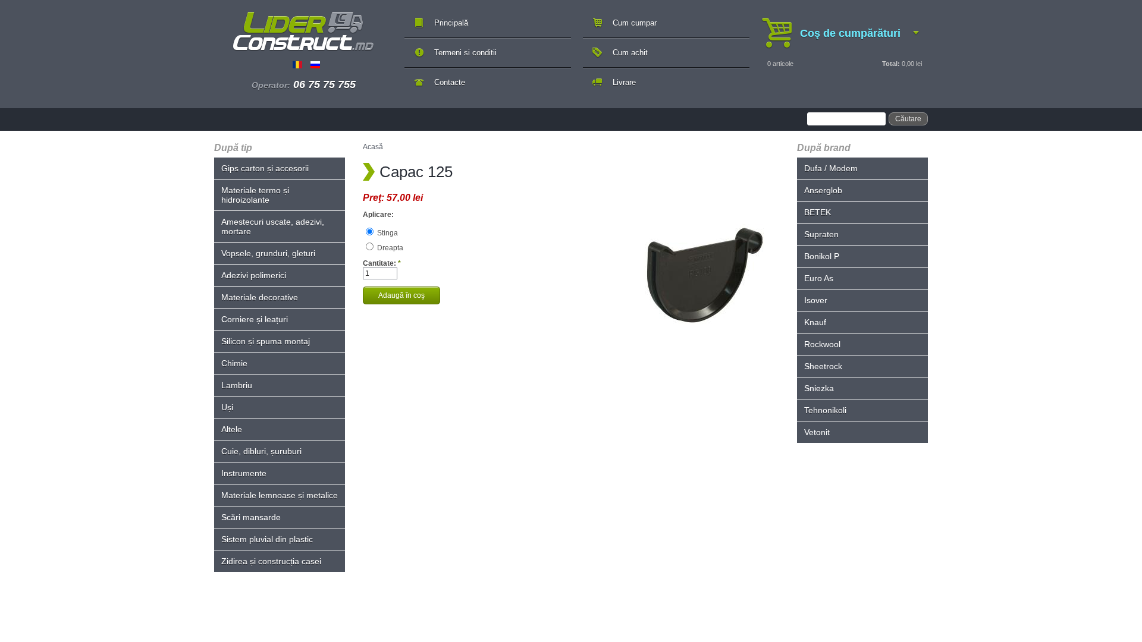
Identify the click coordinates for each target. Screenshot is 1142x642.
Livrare (624, 82)
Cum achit (630, 52)
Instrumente (243, 473)
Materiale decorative (259, 297)
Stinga (386, 233)
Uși (227, 407)
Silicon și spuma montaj (265, 341)
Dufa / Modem (831, 168)
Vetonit (817, 432)
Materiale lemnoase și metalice (279, 495)
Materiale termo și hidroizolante (255, 194)
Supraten (821, 234)
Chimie (234, 363)
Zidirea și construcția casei (271, 561)
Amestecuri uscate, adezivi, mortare (272, 226)
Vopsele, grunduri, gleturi (268, 253)
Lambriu (236, 385)
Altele (231, 429)
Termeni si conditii (465, 52)
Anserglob (823, 190)
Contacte (449, 82)
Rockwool (822, 344)
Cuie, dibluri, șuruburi (261, 451)
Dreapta (389, 248)
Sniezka (819, 388)
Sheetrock (823, 366)
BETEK (817, 212)
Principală (451, 22)
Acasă (373, 147)
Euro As (818, 278)
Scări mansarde (251, 517)
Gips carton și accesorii (265, 168)
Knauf (815, 322)
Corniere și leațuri (254, 319)
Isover (815, 300)
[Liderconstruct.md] (303, 31)
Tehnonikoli (825, 410)
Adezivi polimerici (253, 275)
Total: (891, 63)
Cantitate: (382, 263)
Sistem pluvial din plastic (267, 539)
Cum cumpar (635, 22)
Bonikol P (821, 256)
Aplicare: (378, 214)
